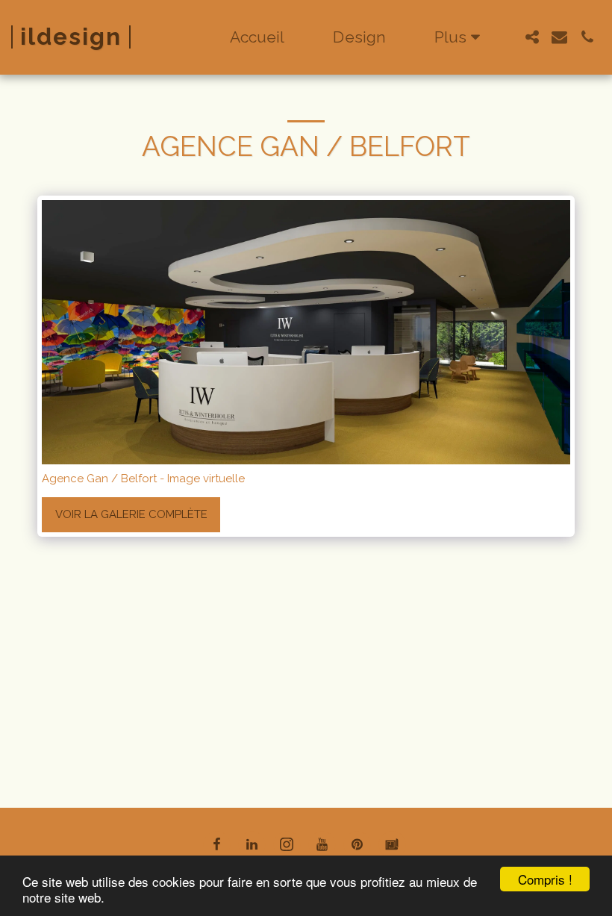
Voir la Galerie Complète (131, 514)
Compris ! (545, 879)
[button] (532, 37)
